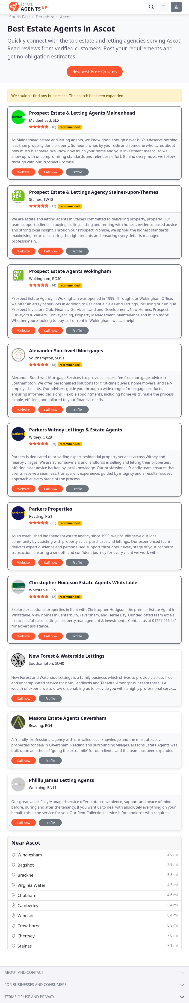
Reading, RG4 (40, 725)
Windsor (97, 915)
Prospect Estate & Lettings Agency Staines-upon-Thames (93, 192)
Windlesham (97, 855)
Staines (97, 946)
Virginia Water (97, 885)
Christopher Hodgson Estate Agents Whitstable (83, 582)
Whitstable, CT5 (42, 590)
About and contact (24, 972)
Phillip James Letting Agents (61, 780)
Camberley (97, 905)
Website (23, 172)
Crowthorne (97, 925)
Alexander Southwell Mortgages (66, 350)
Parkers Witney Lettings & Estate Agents (75, 430)
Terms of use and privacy (29, 996)
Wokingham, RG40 (45, 278)
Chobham (97, 895)
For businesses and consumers (36, 984)
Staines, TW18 (41, 199)
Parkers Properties (50, 509)
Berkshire (45, 17)
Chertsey (97, 936)
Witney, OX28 (40, 437)
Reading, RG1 (40, 516)
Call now (50, 172)
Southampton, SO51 (46, 358)
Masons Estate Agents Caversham (67, 718)
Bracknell (97, 875)
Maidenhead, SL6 (44, 120)
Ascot (65, 17)
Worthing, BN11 (42, 787)
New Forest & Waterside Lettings (66, 656)
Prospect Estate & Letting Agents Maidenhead (82, 113)
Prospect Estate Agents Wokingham (70, 271)
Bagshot (97, 865)
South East (19, 17)
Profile (77, 172)
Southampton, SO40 (46, 663)
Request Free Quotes (94, 71)
